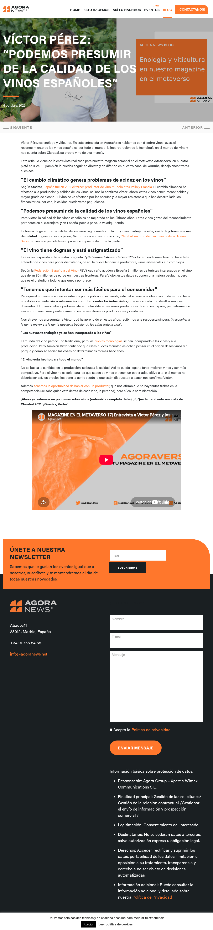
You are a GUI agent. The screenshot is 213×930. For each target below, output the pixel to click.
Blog (167, 9)
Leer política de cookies (115, 924)
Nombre (118, 618)
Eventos (152, 9)
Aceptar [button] (88, 924)
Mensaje (118, 654)
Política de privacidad (151, 729)
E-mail (115, 556)
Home (75, 9)
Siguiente (20, 127)
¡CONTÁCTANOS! (191, 9)
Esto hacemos (96, 9)
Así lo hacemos (127, 9)
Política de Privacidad (152, 897)
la (142, 729)
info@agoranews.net (28, 654)
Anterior (193, 127)
